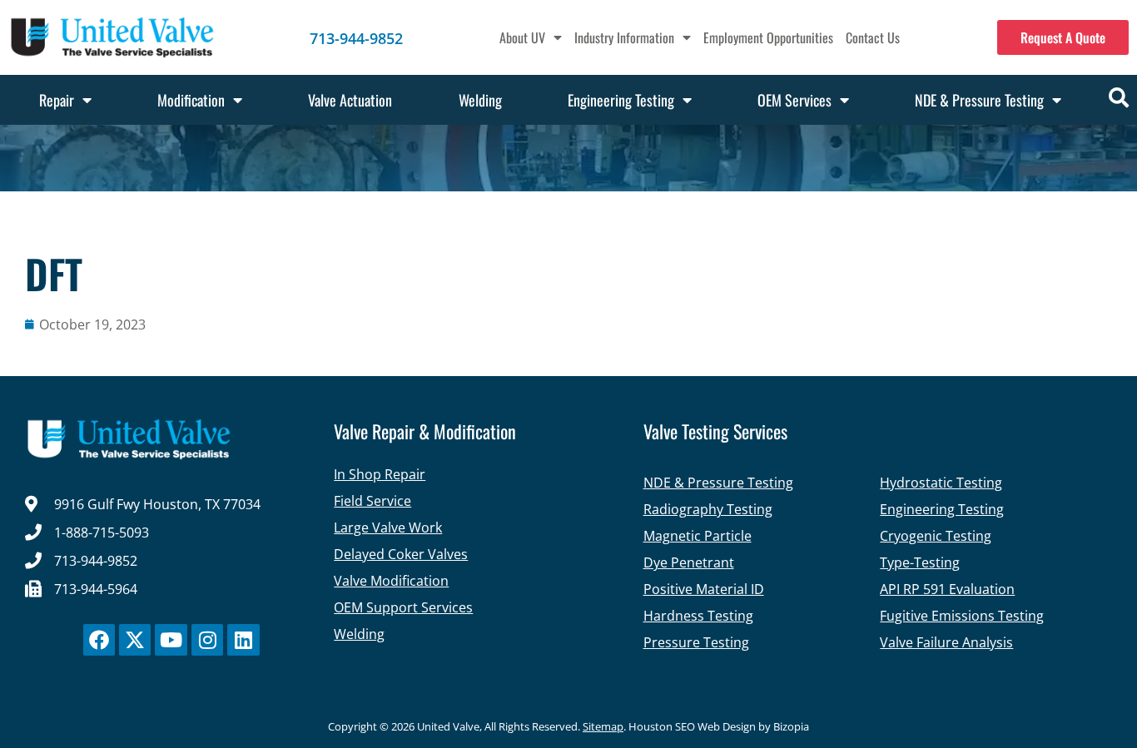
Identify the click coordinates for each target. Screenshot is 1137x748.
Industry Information (624, 37)
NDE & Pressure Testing (979, 100)
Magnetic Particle (697, 536)
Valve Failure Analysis (946, 642)
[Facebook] (99, 640)
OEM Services (794, 100)
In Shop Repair (379, 474)
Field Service (372, 501)
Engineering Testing (621, 100)
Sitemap (603, 726)
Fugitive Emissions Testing (962, 616)
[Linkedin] (243, 640)
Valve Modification (391, 581)
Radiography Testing (707, 509)
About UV (522, 37)
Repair (56, 100)
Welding (480, 100)
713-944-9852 (356, 38)
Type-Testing (920, 562)
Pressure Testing (696, 642)
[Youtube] (170, 640)
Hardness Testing (698, 616)
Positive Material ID (703, 589)
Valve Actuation (350, 100)
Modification (191, 100)
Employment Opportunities (768, 37)
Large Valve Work (388, 527)
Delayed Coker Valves (401, 554)
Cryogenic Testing (935, 536)
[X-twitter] (135, 640)
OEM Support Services (403, 607)
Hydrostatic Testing (941, 482)
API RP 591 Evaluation (947, 589)
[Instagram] (207, 640)
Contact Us (873, 37)
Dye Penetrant (688, 562)
